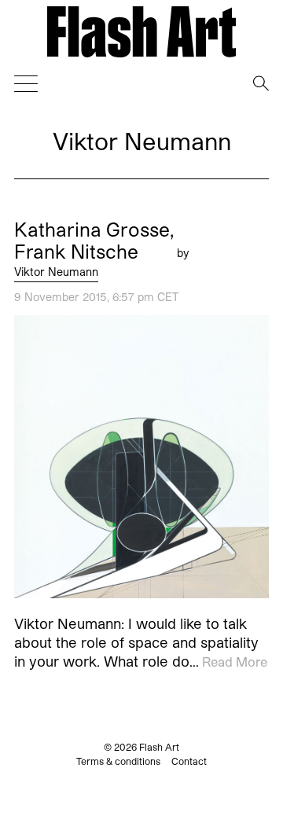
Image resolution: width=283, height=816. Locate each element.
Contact (189, 760)
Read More (234, 660)
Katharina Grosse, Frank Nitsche (94, 241)
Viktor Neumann (56, 271)
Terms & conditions (118, 760)
